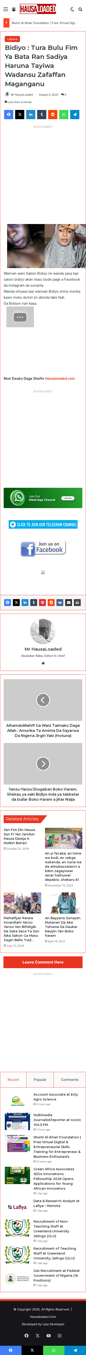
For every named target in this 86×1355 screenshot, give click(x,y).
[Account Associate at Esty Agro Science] (17, 1100)
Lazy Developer (53, 1324)
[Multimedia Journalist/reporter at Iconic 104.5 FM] (17, 1121)
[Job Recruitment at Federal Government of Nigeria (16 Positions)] (17, 1277)
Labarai (12, 39)
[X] (16, 602)
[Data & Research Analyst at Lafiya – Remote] (17, 1207)
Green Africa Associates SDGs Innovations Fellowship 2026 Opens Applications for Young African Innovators (53, 1179)
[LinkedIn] (25, 602)
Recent (13, 1079)
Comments (70, 1079)
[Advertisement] (43, 173)
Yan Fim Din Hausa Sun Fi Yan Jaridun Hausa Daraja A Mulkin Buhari (19, 836)
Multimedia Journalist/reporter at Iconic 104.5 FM (57, 1120)
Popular (40, 1079)
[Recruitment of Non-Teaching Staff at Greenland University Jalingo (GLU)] (17, 1228)
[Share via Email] (68, 602)
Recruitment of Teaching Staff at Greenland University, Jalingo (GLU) (54, 1253)
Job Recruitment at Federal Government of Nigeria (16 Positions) (56, 1275)
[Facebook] (7, 602)
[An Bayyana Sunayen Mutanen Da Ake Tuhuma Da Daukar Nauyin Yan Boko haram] (64, 903)
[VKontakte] (59, 602)
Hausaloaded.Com (43, 1317)
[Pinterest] (42, 602)
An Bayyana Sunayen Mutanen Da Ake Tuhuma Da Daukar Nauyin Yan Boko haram (62, 927)
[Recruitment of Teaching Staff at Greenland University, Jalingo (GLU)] (17, 1255)
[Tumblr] (33, 602)
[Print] (77, 602)
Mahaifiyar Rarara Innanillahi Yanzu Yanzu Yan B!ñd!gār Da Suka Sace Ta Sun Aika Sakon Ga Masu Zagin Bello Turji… (21, 929)
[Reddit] (51, 602)
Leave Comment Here (43, 962)
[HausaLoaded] (37, 9)
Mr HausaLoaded (22, 94)
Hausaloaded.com (60, 378)
